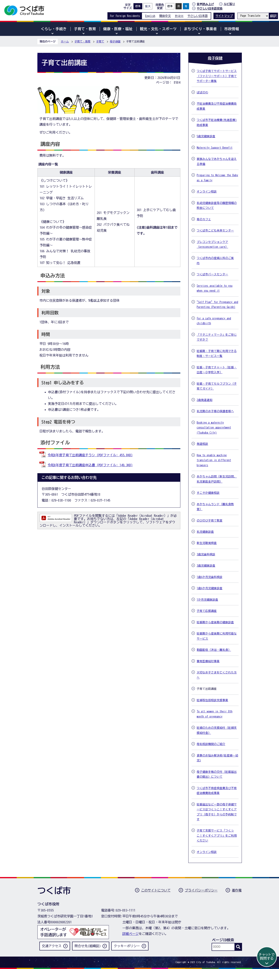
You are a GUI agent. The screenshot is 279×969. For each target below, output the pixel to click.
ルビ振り (229, 4)
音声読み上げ (205, 4)
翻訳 (273, 16)
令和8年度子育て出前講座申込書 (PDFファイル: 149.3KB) (90, 465)
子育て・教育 (82, 41)
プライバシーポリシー (201, 890)
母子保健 (115, 41)
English (150, 15)
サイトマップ (224, 15)
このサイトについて (156, 890)
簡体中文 (165, 15)
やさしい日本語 (197, 15)
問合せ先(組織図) (88, 946)
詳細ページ (130, 933)
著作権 (237, 890)
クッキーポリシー (127, 946)
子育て (100, 41)
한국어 (179, 15)
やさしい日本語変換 (209, 8)
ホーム (65, 41)
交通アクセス (51, 946)
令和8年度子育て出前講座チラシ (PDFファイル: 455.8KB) (90, 455)
